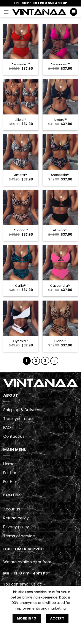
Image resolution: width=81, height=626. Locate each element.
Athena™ (60, 230)
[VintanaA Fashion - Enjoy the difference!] (39, 12)
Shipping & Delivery (21, 409)
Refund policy (16, 518)
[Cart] (73, 12)
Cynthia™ (20, 341)
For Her (9, 472)
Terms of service (19, 536)
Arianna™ (20, 230)
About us (11, 509)
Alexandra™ (20, 64)
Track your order (18, 418)
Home (8, 464)
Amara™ (60, 119)
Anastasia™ (60, 175)
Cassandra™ (60, 285)
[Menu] (6, 12)
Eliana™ (60, 341)
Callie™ (21, 285)
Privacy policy (16, 526)
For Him (10, 481)
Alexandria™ (60, 64)
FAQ (7, 427)
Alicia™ (20, 119)
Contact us (14, 436)
